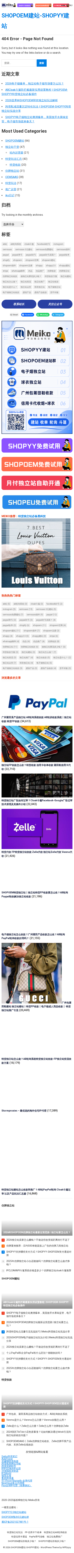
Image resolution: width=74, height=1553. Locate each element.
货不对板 (54, 292)
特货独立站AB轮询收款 (55, 1532)
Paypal (6, 255)
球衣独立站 (39, 287)
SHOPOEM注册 (25, 265)
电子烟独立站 (54, 287)
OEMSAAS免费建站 (44, 249)
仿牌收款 (51, 271)
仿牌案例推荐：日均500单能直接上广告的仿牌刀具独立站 (37, 1245)
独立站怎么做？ (10, 281)
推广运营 (10, 189)
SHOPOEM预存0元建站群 (15, 1517)
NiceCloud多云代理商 (13, 1483)
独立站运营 (26, 287)
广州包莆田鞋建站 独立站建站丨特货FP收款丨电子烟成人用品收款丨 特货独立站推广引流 (36, 1006)
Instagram (58, 244)
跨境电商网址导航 (11, 1463)
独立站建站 (66, 276)
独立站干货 (12, 147)
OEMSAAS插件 (63, 249)
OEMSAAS (11, 177)
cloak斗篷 (29, 244)
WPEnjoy (66, 1547)
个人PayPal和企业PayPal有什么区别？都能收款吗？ (34, 1352)
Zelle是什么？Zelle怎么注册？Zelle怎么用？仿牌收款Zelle (37, 1426)
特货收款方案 (51, 276)
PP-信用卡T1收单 (33, 1532)
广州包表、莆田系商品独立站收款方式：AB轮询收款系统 (36, 1414)
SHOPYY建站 (64, 265)
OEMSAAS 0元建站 (23, 249)
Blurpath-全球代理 (22, 1480)
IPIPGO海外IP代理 (11, 1468)
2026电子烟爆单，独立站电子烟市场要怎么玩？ (34, 83)
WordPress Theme (50, 1547)
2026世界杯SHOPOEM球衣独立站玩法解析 (31, 100)
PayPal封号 (31, 255)
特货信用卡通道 (19, 1537)
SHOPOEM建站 (14, 140)
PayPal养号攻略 (37, 1537)
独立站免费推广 (54, 1537)
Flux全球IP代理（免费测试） (17, 1485)
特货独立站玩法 (15, 1532)
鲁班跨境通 (8, 1478)
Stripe (5, 271)
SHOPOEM (17, 260)
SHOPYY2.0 (51, 265)
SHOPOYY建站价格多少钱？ (52, 1541)
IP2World (6, 1473)
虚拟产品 (27, 292)
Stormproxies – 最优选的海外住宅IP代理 (24, 1110)
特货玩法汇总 (13, 158)
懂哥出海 (6, 1475)
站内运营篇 (16, 152)
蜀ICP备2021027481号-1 (15, 1521)
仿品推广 (40, 271)
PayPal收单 (64, 255)
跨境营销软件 (9, 1466)
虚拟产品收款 (40, 292)
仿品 (30, 271)
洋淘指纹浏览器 (10, 1471)
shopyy (39, 265)
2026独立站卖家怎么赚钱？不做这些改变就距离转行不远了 (38, 1239)
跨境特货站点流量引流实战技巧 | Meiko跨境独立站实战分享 (38, 1331)
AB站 (5, 244)
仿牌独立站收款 (10, 276)
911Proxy (7, 1480)
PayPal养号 (17, 255)
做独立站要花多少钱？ (31, 276)
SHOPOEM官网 (32, 260)
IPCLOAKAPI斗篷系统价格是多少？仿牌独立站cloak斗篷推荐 (38, 1270)
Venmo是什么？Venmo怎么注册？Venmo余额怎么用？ (36, 1420)
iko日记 (9, 195)
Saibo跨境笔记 (9, 1456)
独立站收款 (53, 281)
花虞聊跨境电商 (10, 1461)
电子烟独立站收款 (11, 292)
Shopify (6, 260)
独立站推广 (39, 281)
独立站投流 (26, 281)
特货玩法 (10, 183)
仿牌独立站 (12, 170)
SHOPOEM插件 (9, 265)
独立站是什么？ (10, 287)
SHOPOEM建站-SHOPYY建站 (35, 20)
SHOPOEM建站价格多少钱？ (22, 1541)
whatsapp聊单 (18, 271)
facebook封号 (43, 244)
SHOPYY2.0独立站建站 (14, 1512)
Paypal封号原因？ (47, 255)
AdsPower (7, 1458)
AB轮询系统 (15, 244)
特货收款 (15, 164)
